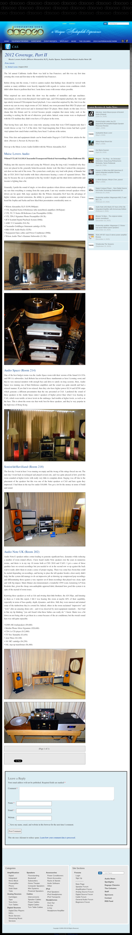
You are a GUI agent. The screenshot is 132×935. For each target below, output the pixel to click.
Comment (13, 788)
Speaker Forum (82, 887)
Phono (11, 886)
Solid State (13, 888)
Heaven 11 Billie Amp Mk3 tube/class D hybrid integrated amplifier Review (109, 171)
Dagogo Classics (112, 885)
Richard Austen (13, 67)
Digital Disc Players (16, 911)
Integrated (13, 878)
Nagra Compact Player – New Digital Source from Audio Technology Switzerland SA (111, 189)
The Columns (84, 41)
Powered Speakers (35, 891)
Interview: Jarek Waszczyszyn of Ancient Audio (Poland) (110, 113)
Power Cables (33, 902)
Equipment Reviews (20, 41)
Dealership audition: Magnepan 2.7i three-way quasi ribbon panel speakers (110, 227)
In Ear (49, 908)
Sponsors (109, 895)
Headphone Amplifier (55, 911)
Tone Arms (13, 902)
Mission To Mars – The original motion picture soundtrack (109, 217)
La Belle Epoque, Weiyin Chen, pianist (109, 180)
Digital (11, 876)
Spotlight (64, 41)
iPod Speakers (53, 892)
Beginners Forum (83, 902)
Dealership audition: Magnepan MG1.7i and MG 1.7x (111, 199)
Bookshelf (32, 878)
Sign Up (79, 878)
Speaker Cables (34, 899)
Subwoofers (33, 881)
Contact (72, 23)
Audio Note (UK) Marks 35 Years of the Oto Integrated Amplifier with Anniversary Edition (111, 208)
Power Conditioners (55, 876)
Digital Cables (33, 905)
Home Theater (34, 883)
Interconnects (33, 897)
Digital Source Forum (84, 894)
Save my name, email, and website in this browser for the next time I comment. (42, 824)
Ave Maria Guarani (102, 150)
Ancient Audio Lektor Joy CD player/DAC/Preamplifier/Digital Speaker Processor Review (110, 124)
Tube (11, 891)
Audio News (36, 41)
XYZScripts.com (73, 934)
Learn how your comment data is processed (57, 837)
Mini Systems (33, 888)
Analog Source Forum (85, 892)
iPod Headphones (54, 894)
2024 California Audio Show (105, 41)
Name (11, 802)
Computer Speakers (36, 886)
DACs (11, 913)
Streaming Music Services (15, 919)
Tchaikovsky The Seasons (105, 244)
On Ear (50, 905)
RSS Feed (109, 901)
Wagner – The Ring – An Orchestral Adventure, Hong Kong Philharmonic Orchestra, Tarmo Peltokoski (108, 161)
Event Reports (50, 41)
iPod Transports (53, 897)
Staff (65, 23)
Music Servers (14, 916)
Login (78, 876)
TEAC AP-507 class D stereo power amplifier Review (111, 236)
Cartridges (13, 897)
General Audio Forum (84, 899)
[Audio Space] (44, 435)
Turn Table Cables (35, 907)
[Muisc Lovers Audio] (44, 265)
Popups (57, 934)
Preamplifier (13, 883)
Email (11, 810)
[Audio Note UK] (44, 674)
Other (49, 886)
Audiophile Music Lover (104, 133)
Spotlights (109, 882)
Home (6, 41)
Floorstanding (33, 876)
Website (11, 817)
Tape (11, 899)
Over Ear (51, 903)
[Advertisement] (66, 11)
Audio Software (53, 883)
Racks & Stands (53, 881)
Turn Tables (13, 905)
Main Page (80, 884)
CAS (15, 46)
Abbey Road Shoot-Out (104, 141)
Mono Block (13, 881)
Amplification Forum (84, 889)
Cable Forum (81, 897)
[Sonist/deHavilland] (44, 519)
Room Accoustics (54, 878)
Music (73, 41)
